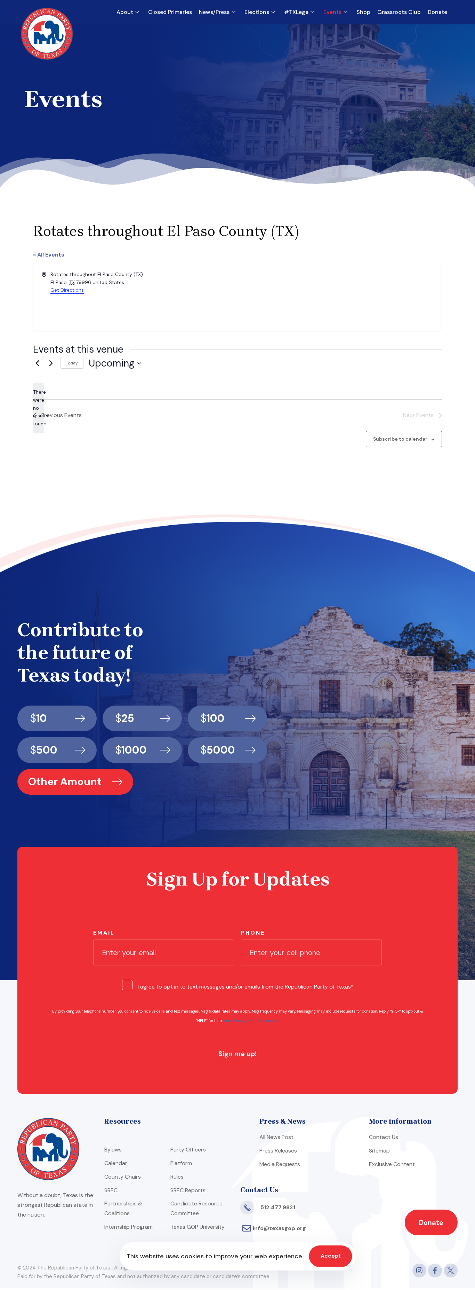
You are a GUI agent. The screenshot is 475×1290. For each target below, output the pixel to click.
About (124, 12)
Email (104, 932)
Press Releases (278, 1150)
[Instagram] (419, 1270)
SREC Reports (188, 1190)
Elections (256, 12)
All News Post (276, 1137)
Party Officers (188, 1149)
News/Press (214, 12)
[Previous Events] (37, 363)
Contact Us (383, 1137)
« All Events (48, 254)
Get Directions (67, 290)
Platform (181, 1163)
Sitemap (379, 1150)
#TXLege (296, 12)
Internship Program (128, 1226)
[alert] (38, 408)
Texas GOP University (197, 1226)
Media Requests (279, 1164)
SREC (111, 1190)
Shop (363, 12)
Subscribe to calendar (400, 439)
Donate (437, 12)
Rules (177, 1176)
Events (332, 12)
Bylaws (113, 1149)
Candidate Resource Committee (196, 1208)
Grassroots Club (399, 12)
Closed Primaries (170, 12)
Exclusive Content (392, 1164)
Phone (253, 932)
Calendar (115, 1163)
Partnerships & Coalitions (123, 1208)
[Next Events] (51, 363)
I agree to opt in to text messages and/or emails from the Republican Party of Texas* (245, 986)
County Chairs (122, 1176)
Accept (331, 1255)
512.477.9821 (277, 1207)
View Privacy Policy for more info (252, 1020)
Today (72, 363)
